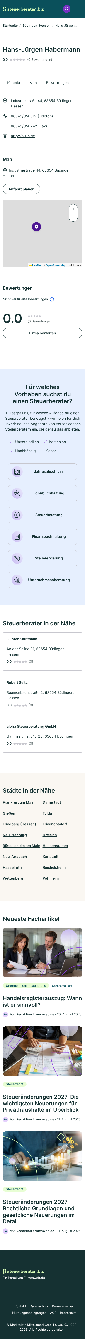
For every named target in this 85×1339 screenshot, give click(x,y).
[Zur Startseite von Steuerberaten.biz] (23, 9)
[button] (66, 9)
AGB (53, 1313)
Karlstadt (50, 856)
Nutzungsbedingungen (29, 1313)
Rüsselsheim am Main (21, 845)
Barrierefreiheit (63, 1306)
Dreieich (50, 835)
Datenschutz (39, 1306)
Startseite (10, 25)
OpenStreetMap (56, 265)
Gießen (9, 813)
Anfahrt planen (21, 189)
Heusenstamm (55, 845)
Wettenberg (13, 878)
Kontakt (20, 1306)
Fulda (47, 813)
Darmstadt (52, 802)
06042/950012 (23, 116)
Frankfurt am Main (18, 802)
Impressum (68, 1313)
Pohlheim (51, 878)
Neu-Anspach (15, 856)
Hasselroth (12, 867)
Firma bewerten (42, 333)
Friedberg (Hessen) (19, 824)
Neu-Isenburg (15, 835)
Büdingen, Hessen (36, 25)
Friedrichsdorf (55, 824)
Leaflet (36, 265)
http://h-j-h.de (23, 136)
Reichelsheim (54, 867)
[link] (42, 651)
